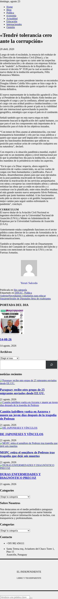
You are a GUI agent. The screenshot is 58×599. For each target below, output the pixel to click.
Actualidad (12, 18)
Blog (8, 9)
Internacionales (14, 24)
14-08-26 (6, 339)
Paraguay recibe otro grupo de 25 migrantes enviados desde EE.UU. (22, 391)
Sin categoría (20, 290)
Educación (11, 21)
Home (9, 6)
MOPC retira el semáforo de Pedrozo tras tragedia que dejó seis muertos (27, 454)
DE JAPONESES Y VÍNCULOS (21, 434)
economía (11, 15)
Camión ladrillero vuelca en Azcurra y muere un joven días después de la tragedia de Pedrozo (28, 415)
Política (10, 12)
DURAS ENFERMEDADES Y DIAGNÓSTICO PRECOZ (20, 476)
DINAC (19, 292)
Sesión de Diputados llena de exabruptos (25, 298)
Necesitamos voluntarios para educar (23, 295)
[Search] (51, 365)
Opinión (10, 27)
